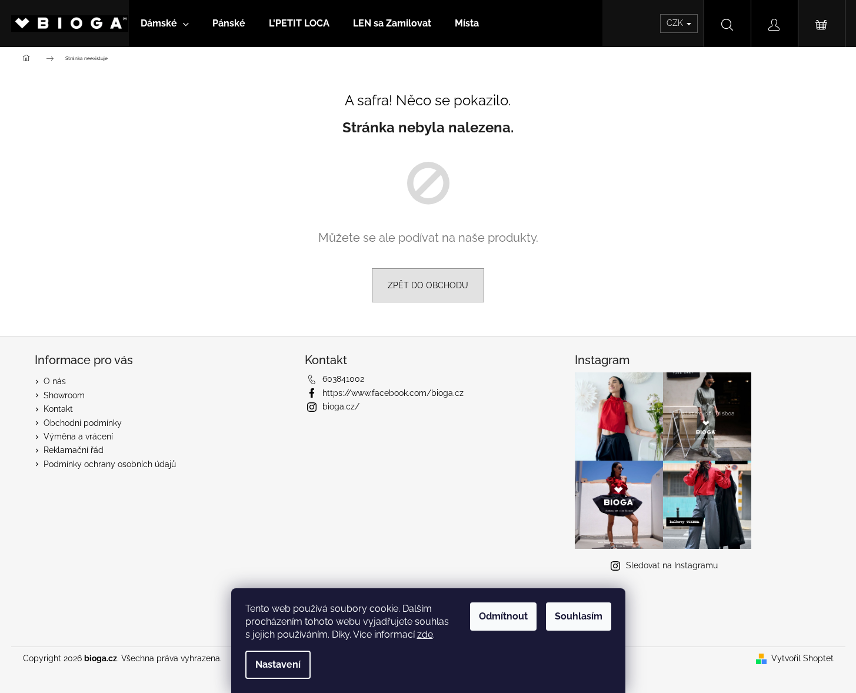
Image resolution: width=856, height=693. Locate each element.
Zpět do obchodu (428, 285)
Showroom (64, 395)
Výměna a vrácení (78, 436)
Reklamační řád (74, 450)
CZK (676, 23)
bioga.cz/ (340, 406)
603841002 (343, 379)
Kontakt (58, 409)
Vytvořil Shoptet (802, 658)
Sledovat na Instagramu (672, 565)
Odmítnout (503, 616)
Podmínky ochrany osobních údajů (110, 464)
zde (425, 634)
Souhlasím (578, 616)
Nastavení (278, 664)
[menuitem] (165, 23)
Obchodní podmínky (83, 423)
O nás (55, 381)
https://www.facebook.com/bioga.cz (393, 393)
